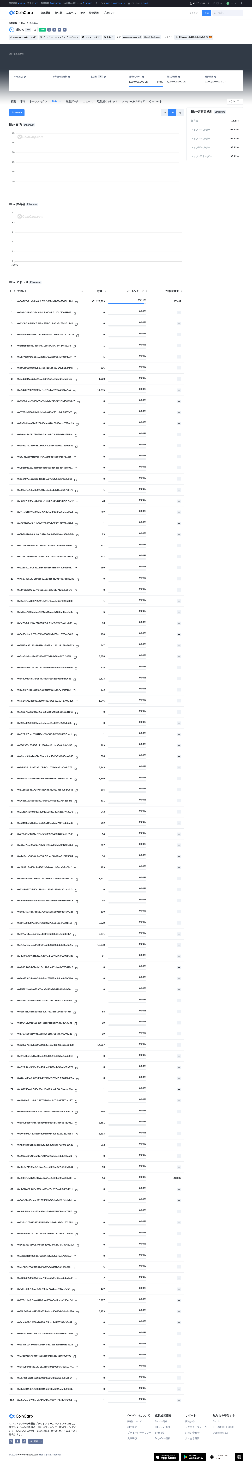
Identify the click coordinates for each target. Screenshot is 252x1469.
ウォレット (155, 101)
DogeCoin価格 (162, 1438)
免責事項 (132, 1438)
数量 (99, 291)
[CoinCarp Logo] (22, 13)
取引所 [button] (58, 12)
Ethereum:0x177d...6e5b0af (192, 37)
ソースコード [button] (91, 37)
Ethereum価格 (162, 1427)
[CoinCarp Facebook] (17, 1441)
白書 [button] (109, 37)
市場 (22, 101)
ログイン (193, 12)
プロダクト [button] (109, 12)
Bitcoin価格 (161, 1421)
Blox (23, 23)
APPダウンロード (201, 3)
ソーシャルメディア (133, 101)
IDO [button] (82, 12)
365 (36, 3)
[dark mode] (241, 3)
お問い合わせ (192, 1432)
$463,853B (55, 3)
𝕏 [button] (49, 29)
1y (180, 112)
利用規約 (132, 1427)
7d (165, 112)
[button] (217, 3)
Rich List (57, 101)
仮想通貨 (13, 23)
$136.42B (87, 3)
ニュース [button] (71, 12)
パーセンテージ (135, 291)
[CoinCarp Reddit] (24, 1441)
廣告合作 (190, 1421)
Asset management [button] (132, 37)
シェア (236, 101)
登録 (207, 12)
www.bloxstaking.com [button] (23, 37)
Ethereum (16, 112)
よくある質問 (192, 1438)
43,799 (21, 3)
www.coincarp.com (27, 1454)
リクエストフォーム (196, 1427)
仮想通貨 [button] (45, 12)
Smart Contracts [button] (152, 37)
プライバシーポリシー (139, 1432)
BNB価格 (160, 1432)
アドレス (22, 291)
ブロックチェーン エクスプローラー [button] (59, 37)
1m (172, 112)
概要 (13, 101)
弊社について (134, 1421)
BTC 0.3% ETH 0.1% (115, 3)
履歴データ (72, 101)
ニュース (88, 101)
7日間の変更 (172, 291)
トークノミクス (38, 101)
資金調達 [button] (94, 12)
